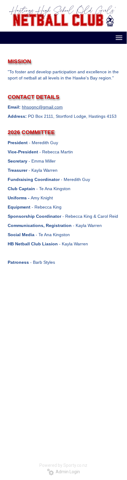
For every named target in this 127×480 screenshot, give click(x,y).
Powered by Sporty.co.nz (63, 465)
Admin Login (67, 471)
